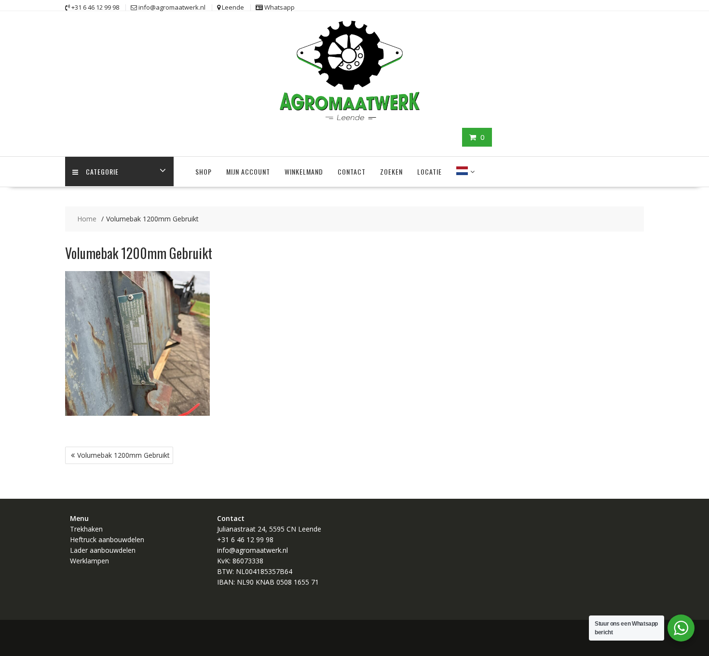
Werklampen (89, 560)
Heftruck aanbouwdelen (107, 539)
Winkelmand (304, 171)
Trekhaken (86, 528)
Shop (203, 171)
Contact (352, 171)
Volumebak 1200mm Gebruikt (123, 455)
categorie (102, 171)
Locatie (429, 171)
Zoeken (391, 171)
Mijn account (248, 171)
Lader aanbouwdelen (103, 550)
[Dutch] (462, 172)
